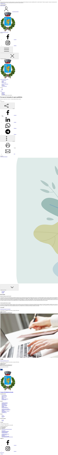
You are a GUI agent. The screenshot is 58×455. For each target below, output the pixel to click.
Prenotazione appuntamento (5, 431)
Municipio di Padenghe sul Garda (4, 360)
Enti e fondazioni (4, 397)
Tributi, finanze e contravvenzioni (6, 409)
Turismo (3, 406)
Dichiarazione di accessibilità (5, 436)
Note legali (3, 435)
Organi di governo (4, 395)
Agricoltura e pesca (4, 412)
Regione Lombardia (2, 5)
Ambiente (3, 410)
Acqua (3, 84)
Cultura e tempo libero (4, 403)
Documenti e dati (4, 399)
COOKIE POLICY (2, 3)
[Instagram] (2, 89)
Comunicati (3, 93)
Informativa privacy (4, 434)
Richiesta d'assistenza (4, 432)
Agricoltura (3, 85)
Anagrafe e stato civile (4, 402)
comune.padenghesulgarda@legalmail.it (7, 429)
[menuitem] (9, 115)
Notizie (3, 415)
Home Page (3, 92)
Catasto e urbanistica (4, 405)
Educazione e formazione (5, 407)
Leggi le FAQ (3, 430)
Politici (3, 398)
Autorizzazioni (4, 411)
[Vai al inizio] (0, 368)
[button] (4, 80)
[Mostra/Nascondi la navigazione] (6, 50)
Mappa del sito (2, 452)
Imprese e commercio (4, 404)
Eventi (3, 420)
